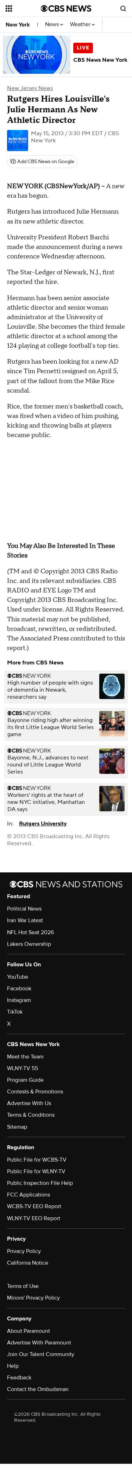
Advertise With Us (29, 1103)
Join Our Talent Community (40, 1354)
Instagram (19, 1000)
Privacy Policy (24, 1251)
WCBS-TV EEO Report (34, 1206)
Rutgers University (43, 823)
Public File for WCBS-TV (37, 1160)
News (52, 24)
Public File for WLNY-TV (36, 1171)
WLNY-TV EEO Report (33, 1218)
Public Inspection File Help (40, 1183)
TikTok (15, 1012)
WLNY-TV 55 (22, 1068)
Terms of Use (23, 1286)
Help (13, 1366)
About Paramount (28, 1331)
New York (18, 24)
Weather (81, 24)
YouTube (17, 977)
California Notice (27, 1263)
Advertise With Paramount (39, 1342)
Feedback (19, 1377)
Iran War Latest (25, 920)
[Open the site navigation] (23, 8)
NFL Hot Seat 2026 (30, 932)
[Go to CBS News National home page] (66, 8)
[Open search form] (123, 8)
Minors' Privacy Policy (33, 1298)
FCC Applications (28, 1195)
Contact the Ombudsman (38, 1389)
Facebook (19, 988)
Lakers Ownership (29, 944)
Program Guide (25, 1080)
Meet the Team (25, 1057)
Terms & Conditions (31, 1115)
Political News (24, 909)
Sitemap (17, 1127)
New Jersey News (30, 88)
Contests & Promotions (35, 1091)
